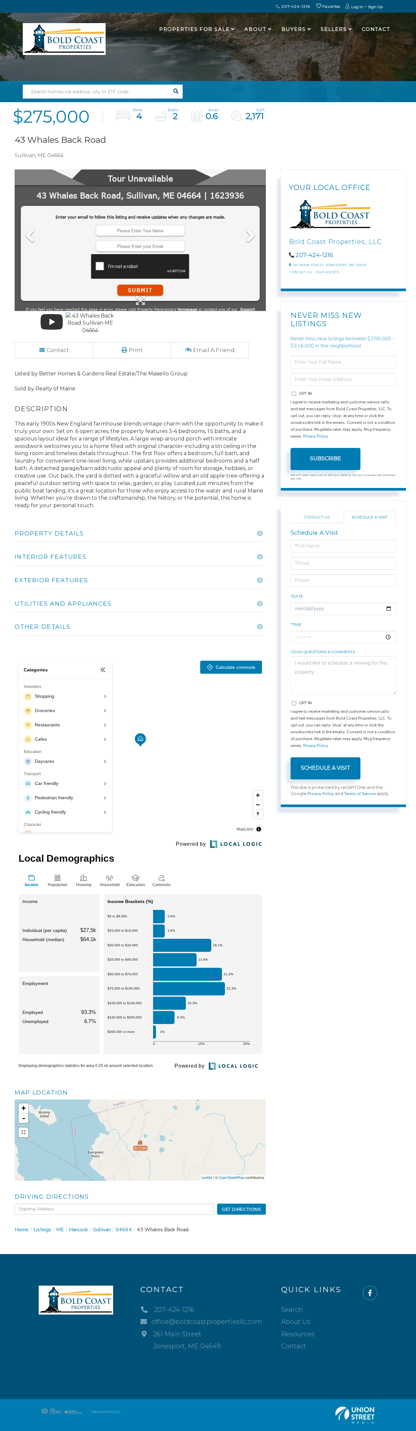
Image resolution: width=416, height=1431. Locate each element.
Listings (42, 1229)
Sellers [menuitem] (334, 29)
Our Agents (327, 272)
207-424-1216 (295, 6)
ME (60, 1229)
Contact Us (301, 272)
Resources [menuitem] (298, 1334)
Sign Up (375, 6)
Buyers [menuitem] (293, 29)
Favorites (330, 6)
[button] (176, 92)
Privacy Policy (315, 436)
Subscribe (325, 458)
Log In (357, 6)
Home (22, 1229)
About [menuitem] (255, 29)
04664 (124, 1229)
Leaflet (206, 1177)
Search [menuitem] (292, 1310)
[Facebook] (370, 1293)
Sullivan (102, 1229)
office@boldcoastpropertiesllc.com (206, 1322)
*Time (296, 624)
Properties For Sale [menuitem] (194, 29)
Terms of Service (360, 794)
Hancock (78, 1229)
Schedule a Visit (369, 517)
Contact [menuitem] (376, 29)
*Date (297, 596)
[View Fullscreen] (23, 1132)
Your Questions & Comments (323, 651)
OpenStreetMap (231, 1177)
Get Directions (241, 1209)
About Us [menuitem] (295, 1322)
